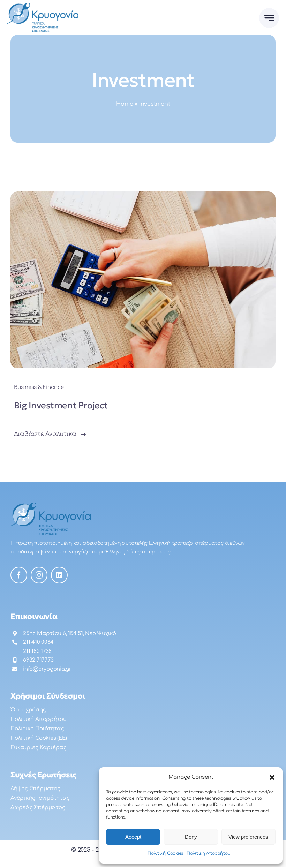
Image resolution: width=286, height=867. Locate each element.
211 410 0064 (38, 642)
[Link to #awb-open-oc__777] (269, 18)
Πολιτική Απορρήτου (209, 853)
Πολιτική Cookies (165, 853)
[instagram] (39, 575)
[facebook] (18, 575)
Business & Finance (39, 387)
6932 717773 (38, 660)
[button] (272, 777)
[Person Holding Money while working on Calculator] (143, 194)
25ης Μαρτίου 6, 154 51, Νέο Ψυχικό (69, 633)
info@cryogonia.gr (47, 669)
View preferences (248, 837)
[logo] (42, 5)
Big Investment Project (61, 405)
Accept (133, 837)
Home (124, 104)
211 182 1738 (37, 651)
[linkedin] (59, 575)
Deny (191, 837)
